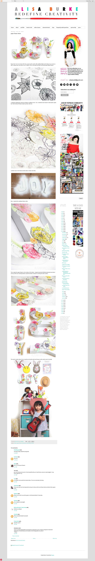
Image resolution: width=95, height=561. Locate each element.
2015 (62, 229)
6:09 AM (15, 481)
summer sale (64, 252)
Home (34, 538)
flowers (15, 443)
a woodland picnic (65, 288)
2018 (62, 224)
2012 (62, 301)
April (63, 293)
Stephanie (16, 493)
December (64, 232)
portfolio (22, 27)
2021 (62, 219)
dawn (15, 463)
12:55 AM (15, 460)
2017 (62, 226)
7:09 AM (15, 503)
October (64, 235)
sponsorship (73, 27)
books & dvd (29, 27)
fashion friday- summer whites (65, 283)
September (64, 237)
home (12, 27)
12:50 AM (15, 453)
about (17, 27)
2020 (62, 221)
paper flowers (19, 443)
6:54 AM (15, 496)
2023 (62, 216)
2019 (62, 223)
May (63, 291)
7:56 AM (15, 510)
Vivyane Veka (16, 521)
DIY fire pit (64, 262)
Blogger (52, 555)
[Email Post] (26, 441)
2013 (62, 300)
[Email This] (28, 441)
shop (53, 27)
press (79, 27)
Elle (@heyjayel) (17, 449)
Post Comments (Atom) (20, 540)
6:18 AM (15, 489)
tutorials (32, 443)
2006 (62, 311)
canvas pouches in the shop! (65, 279)
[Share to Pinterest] (33, 441)
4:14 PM (15, 533)
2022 (62, 218)
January (63, 298)
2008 (62, 308)
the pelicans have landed (65, 254)
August (63, 239)
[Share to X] (31, 441)
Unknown (16, 456)
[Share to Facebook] (32, 441)
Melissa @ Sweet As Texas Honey (20, 507)
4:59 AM (15, 524)
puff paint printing (65, 250)
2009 (62, 306)
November (64, 234)
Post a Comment (16, 536)
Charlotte (16, 514)
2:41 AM (15, 466)
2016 (62, 228)
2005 (62, 313)
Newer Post (13, 538)
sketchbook (24, 443)
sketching (28, 443)
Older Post (55, 538)
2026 (62, 211)
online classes (37, 27)
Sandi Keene (16, 485)
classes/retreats (46, 27)
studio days (64, 243)
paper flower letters (66, 289)
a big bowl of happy (66, 264)
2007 (62, 309)
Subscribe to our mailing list (68, 89)
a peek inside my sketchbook (65, 261)
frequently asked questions (62, 27)
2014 (62, 231)
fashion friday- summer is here (65, 246)
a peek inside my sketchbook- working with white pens (66, 273)
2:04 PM (15, 517)
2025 (62, 213)
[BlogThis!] (29, 441)
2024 (62, 215)
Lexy (15, 478)
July (63, 240)
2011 (62, 303)
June (63, 242)
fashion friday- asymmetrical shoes (65, 257)
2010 (62, 305)
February (64, 296)
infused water (64, 281)
